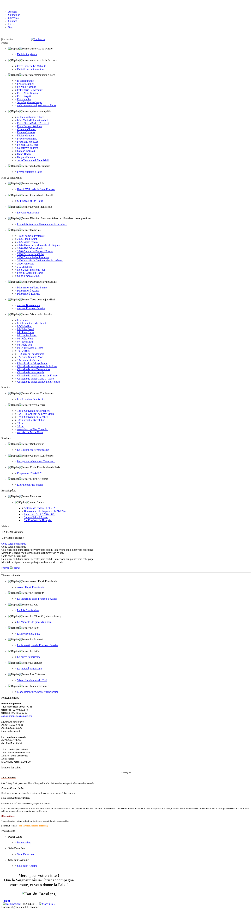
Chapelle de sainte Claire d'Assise (35, 378)
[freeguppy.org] (12, 903)
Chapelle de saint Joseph (30, 372)
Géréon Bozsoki (26, 150)
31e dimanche (24, 266)
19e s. (20, 423)
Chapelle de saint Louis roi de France (37, 375)
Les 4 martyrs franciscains (31, 399)
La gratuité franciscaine (29, 668)
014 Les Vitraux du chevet (31, 323)
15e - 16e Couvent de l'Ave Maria (36, 413)
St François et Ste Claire (30, 200)
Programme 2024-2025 (30, 473)
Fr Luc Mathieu (25, 83)
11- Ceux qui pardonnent (30, 353)
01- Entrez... (24, 320)
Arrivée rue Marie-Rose (30, 432)
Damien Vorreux (26, 132)
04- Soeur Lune (25, 332)
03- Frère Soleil (25, 329)
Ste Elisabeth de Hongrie (38, 520)
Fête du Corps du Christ (30, 272)
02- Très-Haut (24, 326)
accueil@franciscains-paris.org (16, 716)
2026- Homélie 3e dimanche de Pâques (38, 245)
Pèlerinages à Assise (28, 290)
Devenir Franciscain (28, 212)
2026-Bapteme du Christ (30, 254)
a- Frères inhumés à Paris (30, 117)
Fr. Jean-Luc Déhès (27, 144)
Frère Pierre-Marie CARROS (33, 123)
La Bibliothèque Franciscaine (33, 449)
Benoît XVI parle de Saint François (36, 189)
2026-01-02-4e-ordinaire (30, 248)
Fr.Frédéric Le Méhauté (30, 90)
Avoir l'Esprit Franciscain (30, 587)
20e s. (20, 426)
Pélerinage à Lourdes (28, 293)
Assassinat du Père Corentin (32, 429)
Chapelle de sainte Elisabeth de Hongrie (38, 381)
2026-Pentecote (25, 263)
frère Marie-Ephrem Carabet (32, 120)
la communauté (25, 80)
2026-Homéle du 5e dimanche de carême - (40, 260)
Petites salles (24, 842)
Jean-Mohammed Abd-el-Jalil (33, 160)
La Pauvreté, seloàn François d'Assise (37, 645)
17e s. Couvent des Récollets (33, 416)
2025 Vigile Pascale (28, 242)
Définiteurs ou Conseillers (31, 69)
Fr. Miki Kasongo (26, 86)
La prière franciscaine (28, 656)
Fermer (5, 567)
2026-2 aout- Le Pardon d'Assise (35, 251)
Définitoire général (27, 54)
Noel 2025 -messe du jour (31, 269)
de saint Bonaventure (28, 305)
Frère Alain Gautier (27, 93)
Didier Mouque (25, 135)
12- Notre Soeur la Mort (30, 357)
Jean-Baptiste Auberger (29, 102)
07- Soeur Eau (25, 341)
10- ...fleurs (23, 350)
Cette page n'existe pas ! (14, 543)
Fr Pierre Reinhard (27, 138)
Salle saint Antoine (27, 865)
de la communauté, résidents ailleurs (36, 105)
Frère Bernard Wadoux (29, 126)
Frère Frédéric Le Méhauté (31, 66)
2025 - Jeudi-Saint (27, 238)
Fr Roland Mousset (27, 141)
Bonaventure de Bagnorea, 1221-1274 (45, 511)
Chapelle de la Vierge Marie (32, 363)
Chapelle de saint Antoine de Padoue (37, 366)
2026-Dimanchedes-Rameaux (33, 257)
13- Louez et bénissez (29, 360)
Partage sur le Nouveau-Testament (36, 461)
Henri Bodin (24, 154)
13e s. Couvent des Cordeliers (33, 410)
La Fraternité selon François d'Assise (37, 598)
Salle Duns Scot (25, 854)
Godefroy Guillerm (27, 147)
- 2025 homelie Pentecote (31, 235)
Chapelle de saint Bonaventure (33, 369)
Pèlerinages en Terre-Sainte (32, 287)
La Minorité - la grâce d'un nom (34, 622)
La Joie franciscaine (28, 610)
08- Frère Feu (24, 344)
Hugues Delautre (26, 157)
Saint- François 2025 (28, 275)
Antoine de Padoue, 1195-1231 (41, 508)
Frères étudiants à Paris (29, 171)
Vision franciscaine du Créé (32, 680)
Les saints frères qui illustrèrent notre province (42, 224)
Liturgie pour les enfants (30, 484)
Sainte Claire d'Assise (36, 517)
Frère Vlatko (24, 99)
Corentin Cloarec (26, 129)
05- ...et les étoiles (27, 335)
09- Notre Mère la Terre (30, 347)
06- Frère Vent (25, 338)
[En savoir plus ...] (47, 903)
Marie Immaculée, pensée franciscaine (37, 691)
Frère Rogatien (25, 96)
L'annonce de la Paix (28, 633)
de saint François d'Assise (31, 308)
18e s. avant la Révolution (31, 420)
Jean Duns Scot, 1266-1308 (39, 514)
